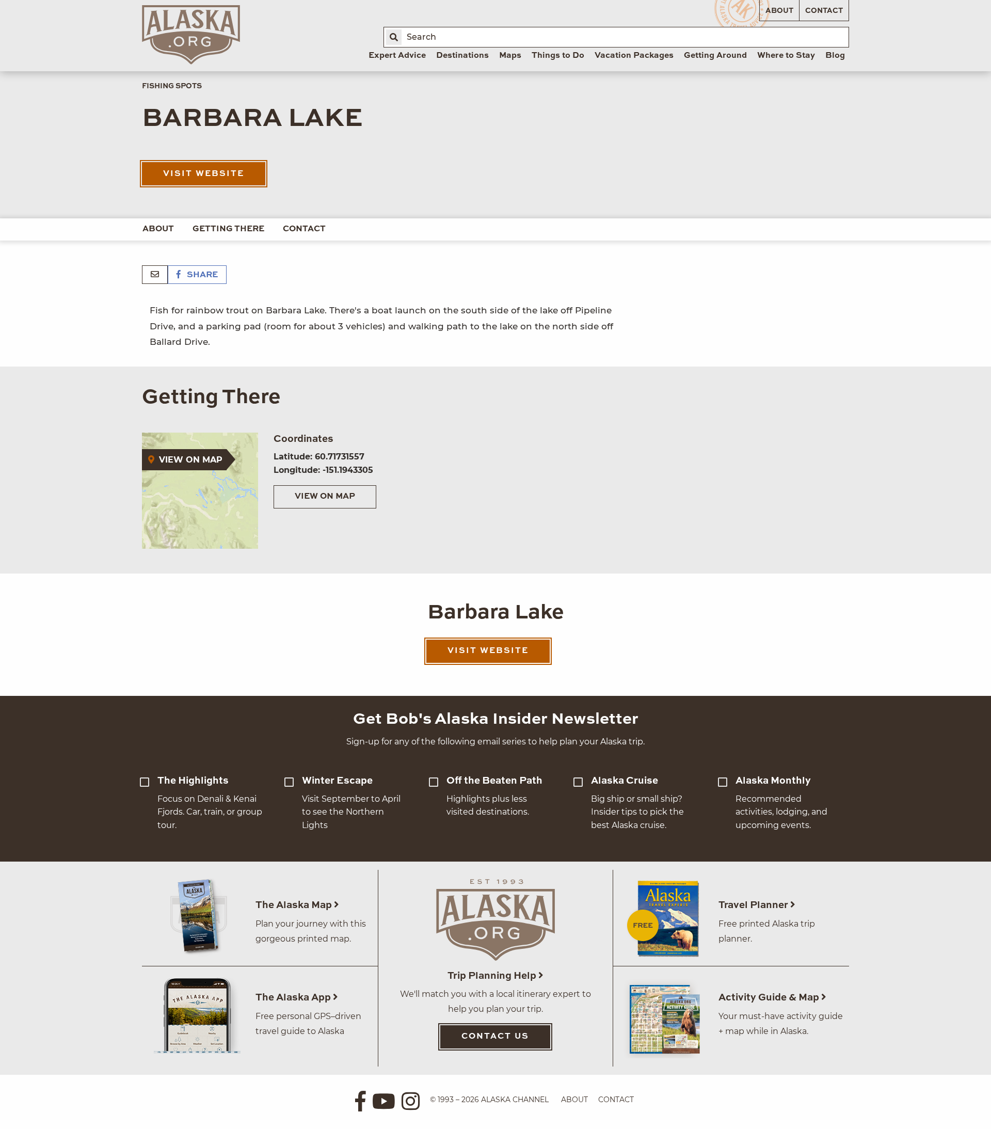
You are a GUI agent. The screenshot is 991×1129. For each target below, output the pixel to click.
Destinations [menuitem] (462, 56)
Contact (824, 10)
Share (201, 275)
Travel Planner (754, 905)
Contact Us (495, 1036)
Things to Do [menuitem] (558, 56)
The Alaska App (294, 998)
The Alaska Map (294, 905)
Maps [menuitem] (510, 56)
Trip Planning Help (492, 976)
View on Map (325, 496)
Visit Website (203, 174)
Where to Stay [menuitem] (786, 56)
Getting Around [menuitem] (715, 56)
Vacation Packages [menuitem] (634, 56)
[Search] (394, 37)
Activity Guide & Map (769, 998)
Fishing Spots (172, 86)
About (779, 10)
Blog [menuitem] (835, 56)
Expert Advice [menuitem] (397, 56)
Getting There (228, 229)
